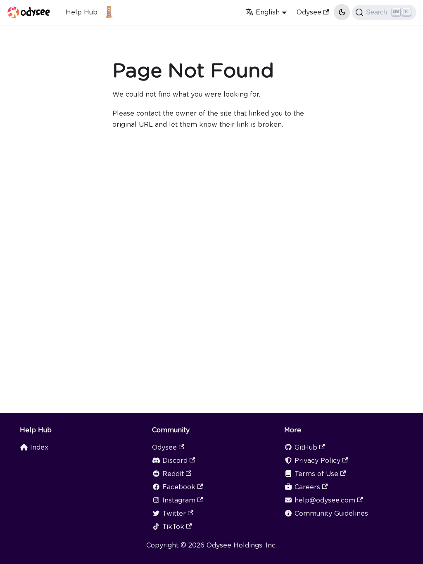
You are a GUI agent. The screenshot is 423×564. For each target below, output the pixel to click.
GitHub (306, 447)
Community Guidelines (331, 513)
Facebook (178, 487)
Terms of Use (316, 474)
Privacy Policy (317, 460)
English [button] (268, 12)
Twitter (174, 513)
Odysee (309, 12)
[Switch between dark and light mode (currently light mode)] (341, 12)
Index (39, 447)
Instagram (178, 500)
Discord (175, 460)
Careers (307, 487)
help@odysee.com (325, 500)
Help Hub (81, 12)
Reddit (173, 474)
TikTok (173, 527)
